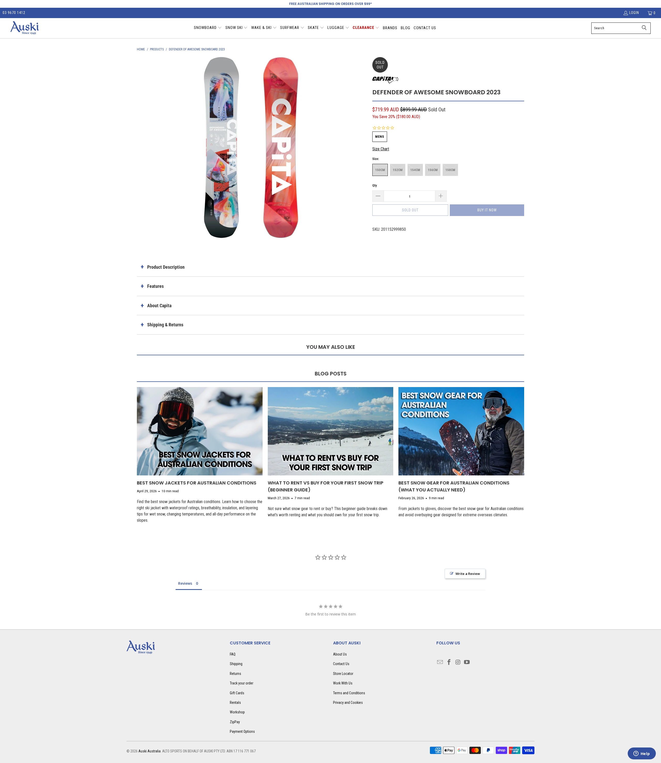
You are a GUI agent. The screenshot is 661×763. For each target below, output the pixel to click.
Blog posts (331, 373)
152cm (398, 170)
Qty (374, 185)
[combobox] (621, 28)
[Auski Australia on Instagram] (458, 662)
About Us (340, 654)
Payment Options (242, 731)
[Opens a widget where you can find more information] (641, 753)
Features (155, 286)
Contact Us (341, 664)
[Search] (644, 28)
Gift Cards (237, 693)
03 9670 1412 (14, 13)
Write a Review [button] (467, 573)
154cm (415, 170)
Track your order (241, 683)
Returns (235, 674)
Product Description (166, 267)
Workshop (237, 712)
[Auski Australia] (24, 28)
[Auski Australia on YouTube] (467, 662)
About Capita (159, 305)
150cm (380, 170)
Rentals (235, 702)
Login (634, 13)
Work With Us (342, 683)
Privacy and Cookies (348, 702)
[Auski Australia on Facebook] (449, 662)
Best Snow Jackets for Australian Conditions (196, 483)
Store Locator (343, 674)
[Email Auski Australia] (440, 662)
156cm (433, 170)
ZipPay (235, 722)
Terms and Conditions (349, 693)
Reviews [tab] (185, 583)
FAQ (232, 654)
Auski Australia (149, 751)
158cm (450, 170)
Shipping (236, 664)
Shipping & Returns (165, 324)
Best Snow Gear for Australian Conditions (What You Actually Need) (453, 486)
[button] (208, 28)
